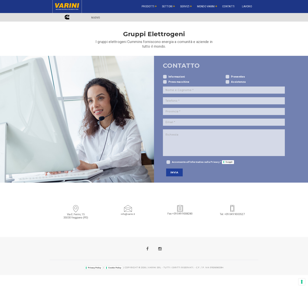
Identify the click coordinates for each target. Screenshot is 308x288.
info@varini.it (128, 214)
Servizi (184, 6)
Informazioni (176, 76)
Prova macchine (178, 81)
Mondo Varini (206, 6)
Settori (167, 6)
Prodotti (148, 6)
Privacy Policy (94, 267)
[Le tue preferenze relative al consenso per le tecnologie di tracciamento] (301, 281)
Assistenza (238, 81)
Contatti (228, 6)
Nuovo (95, 17)
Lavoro (247, 6)
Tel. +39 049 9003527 (232, 214)
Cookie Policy (114, 267)
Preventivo (238, 76)
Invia (174, 172)
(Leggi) (229, 162)
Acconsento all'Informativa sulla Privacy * (202, 162)
